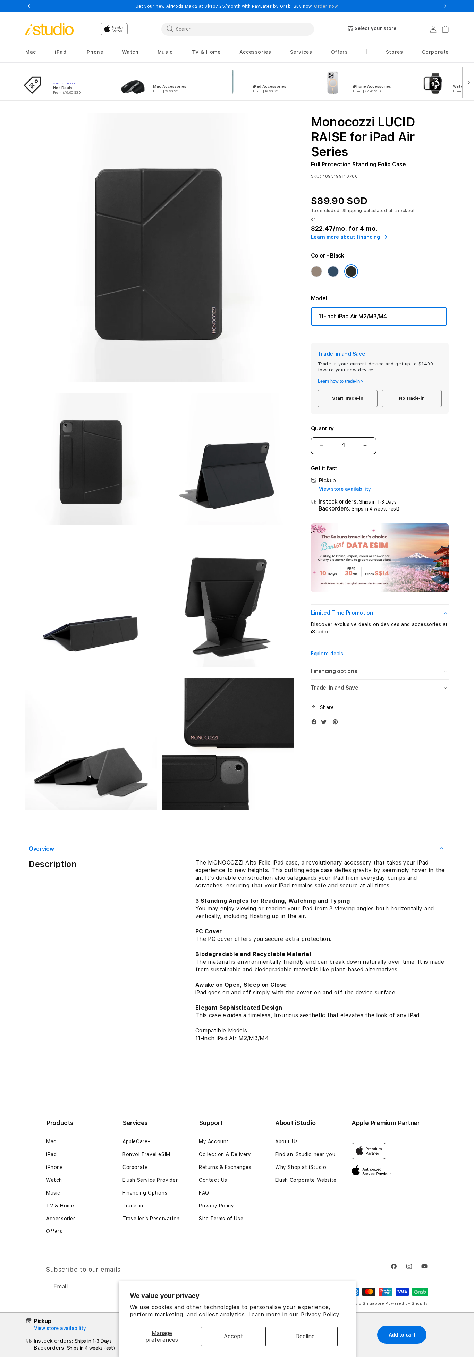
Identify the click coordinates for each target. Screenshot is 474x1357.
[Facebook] (316, 723)
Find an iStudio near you (305, 1154)
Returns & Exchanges (225, 1167)
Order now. (326, 6)
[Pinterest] (337, 723)
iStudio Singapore (365, 1303)
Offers (54, 1231)
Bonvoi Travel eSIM (146, 1154)
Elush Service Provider (150, 1180)
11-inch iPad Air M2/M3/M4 (353, 316)
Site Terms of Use (221, 1218)
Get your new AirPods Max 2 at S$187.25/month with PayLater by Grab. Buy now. (237, 6)
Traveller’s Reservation (151, 1218)
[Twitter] (325, 723)
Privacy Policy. (321, 1314)
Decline (305, 1336)
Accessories (61, 1218)
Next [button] (445, 6)
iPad (51, 1154)
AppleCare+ (136, 1141)
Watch (54, 1180)
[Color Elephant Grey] (316, 271)
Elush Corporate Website (306, 1180)
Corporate (135, 1167)
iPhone (54, 1167)
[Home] (49, 29)
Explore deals (327, 653)
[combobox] (237, 29)
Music (53, 1193)
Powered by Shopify (407, 1303)
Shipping (352, 210)
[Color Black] (351, 271)
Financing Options (144, 1193)
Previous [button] (28, 6)
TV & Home (60, 1205)
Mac (51, 1141)
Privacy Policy (216, 1205)
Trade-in (132, 1205)
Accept (233, 1336)
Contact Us (213, 1180)
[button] (30, 52)
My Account (214, 1141)
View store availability (345, 489)
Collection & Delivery (225, 1154)
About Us (286, 1141)
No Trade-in (412, 398)
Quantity (322, 428)
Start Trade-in (347, 398)
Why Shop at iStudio (300, 1167)
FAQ (204, 1193)
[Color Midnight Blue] (333, 271)
